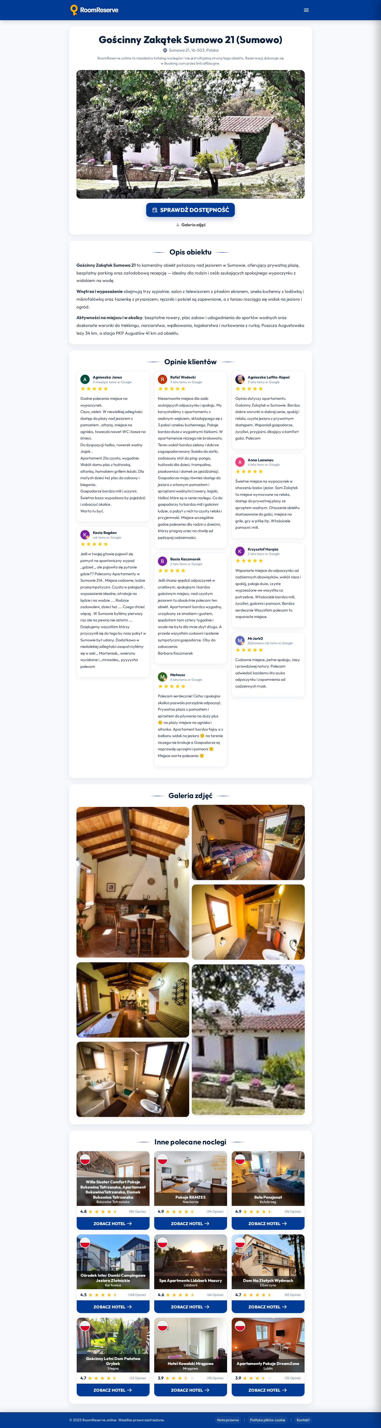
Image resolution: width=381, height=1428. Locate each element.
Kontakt (303, 1420)
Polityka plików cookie (267, 1420)
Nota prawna (228, 1420)
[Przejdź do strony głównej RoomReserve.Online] (94, 10)
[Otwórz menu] (306, 10)
